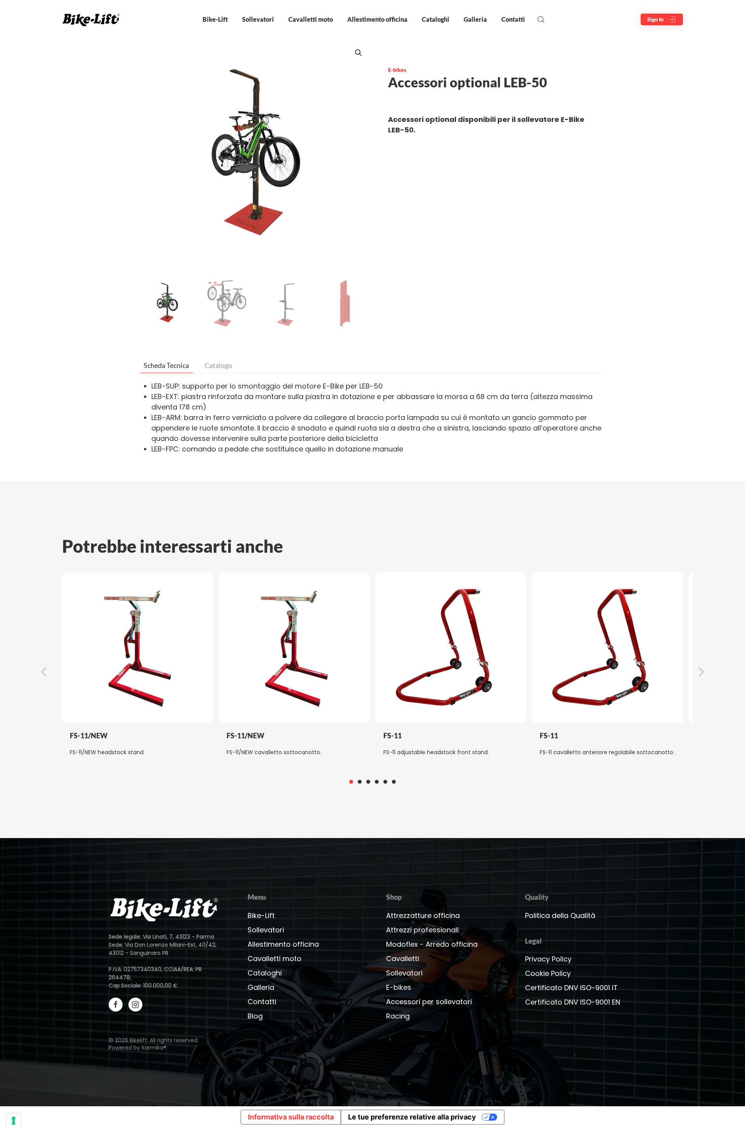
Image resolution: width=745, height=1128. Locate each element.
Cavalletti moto (274, 958)
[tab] (351, 782)
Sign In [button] (656, 19)
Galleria (475, 19)
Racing (398, 1016)
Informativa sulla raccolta (291, 1117)
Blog (255, 1016)
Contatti (513, 19)
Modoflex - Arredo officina (432, 944)
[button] (541, 19)
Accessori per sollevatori (429, 1002)
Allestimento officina (283, 944)
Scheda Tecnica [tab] (166, 365)
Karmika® (154, 1048)
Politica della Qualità (560, 915)
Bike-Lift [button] (215, 19)
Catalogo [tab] (218, 365)
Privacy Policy (548, 959)
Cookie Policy (548, 973)
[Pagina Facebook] (116, 1005)
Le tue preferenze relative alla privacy (412, 1117)
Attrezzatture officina (423, 915)
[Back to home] (92, 19)
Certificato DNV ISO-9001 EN (572, 1002)
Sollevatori (266, 930)
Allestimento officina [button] (377, 19)
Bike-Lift (261, 915)
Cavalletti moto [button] (310, 19)
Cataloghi (435, 19)
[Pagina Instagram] (135, 1005)
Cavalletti (402, 958)
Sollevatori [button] (258, 19)
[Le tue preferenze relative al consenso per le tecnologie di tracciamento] (13, 1120)
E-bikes (397, 69)
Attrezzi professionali (422, 930)
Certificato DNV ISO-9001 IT (571, 988)
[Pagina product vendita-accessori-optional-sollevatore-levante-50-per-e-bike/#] (164, 908)
